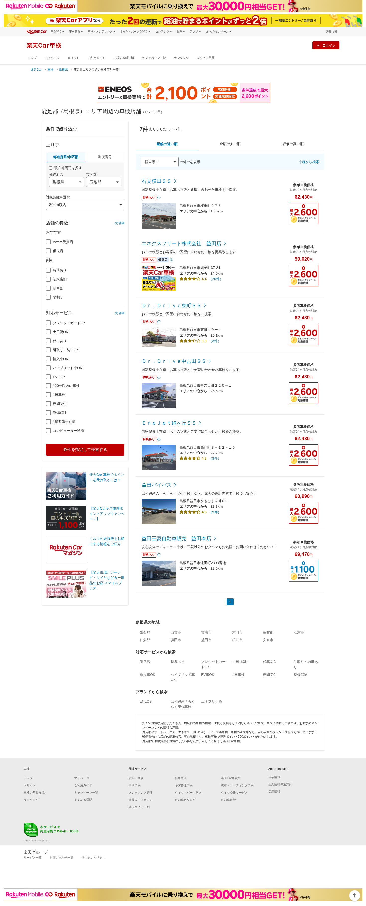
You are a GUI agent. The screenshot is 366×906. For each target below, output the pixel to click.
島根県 (63, 69)
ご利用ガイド (96, 58)
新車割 (58, 288)
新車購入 (181, 778)
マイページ (52, 58)
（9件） (215, 512)
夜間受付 (60, 404)
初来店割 (60, 279)
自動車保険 (228, 800)
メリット (73, 58)
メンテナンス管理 (141, 792)
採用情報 (274, 791)
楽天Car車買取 (231, 778)
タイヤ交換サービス (234, 792)
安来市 (268, 640)
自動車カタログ (185, 800)
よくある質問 (206, 58)
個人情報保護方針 (280, 784)
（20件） (216, 279)
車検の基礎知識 (123, 58)
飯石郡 (145, 632)
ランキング (181, 58)
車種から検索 (309, 162)
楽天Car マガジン (140, 800)
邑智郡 (268, 632)
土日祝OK (60, 332)
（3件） (215, 341)
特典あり (60, 270)
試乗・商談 (136, 778)
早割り (58, 297)
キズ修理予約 (184, 785)
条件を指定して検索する (85, 449)
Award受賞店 (63, 242)
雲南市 (206, 632)
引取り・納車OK (66, 350)
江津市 (299, 632)
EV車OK (59, 377)
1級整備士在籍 (64, 422)
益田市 (206, 640)
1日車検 (59, 395)
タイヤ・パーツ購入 (188, 792)
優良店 (58, 251)
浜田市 (176, 640)
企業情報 (274, 777)
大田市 (237, 632)
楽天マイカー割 (139, 807)
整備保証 (60, 413)
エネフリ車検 (211, 701)
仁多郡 (145, 640)
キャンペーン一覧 (154, 58)
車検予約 (135, 785)
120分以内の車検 (66, 386)
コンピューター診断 (68, 431)
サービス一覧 (33, 857)
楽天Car (36, 69)
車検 (50, 69)
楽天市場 (331, 31)
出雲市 (176, 632)
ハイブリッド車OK (67, 368)
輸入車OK (60, 359)
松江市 (237, 640)
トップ (32, 58)
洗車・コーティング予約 (237, 785)
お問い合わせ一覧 (61, 857)
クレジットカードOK (69, 323)
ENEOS (146, 701)
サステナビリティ (93, 857)
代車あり (60, 341)
